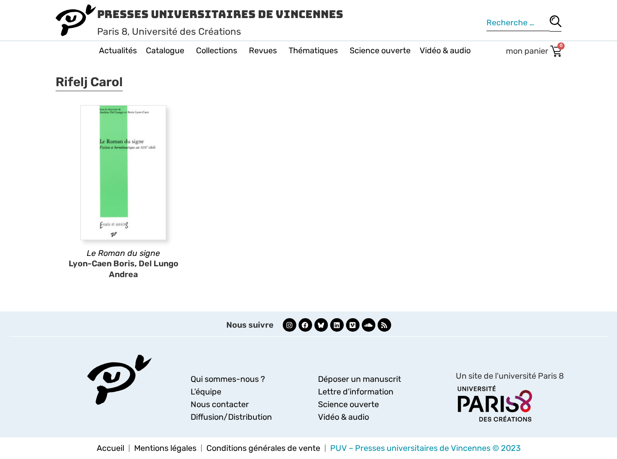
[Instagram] (289, 325)
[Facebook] (305, 325)
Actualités (118, 51)
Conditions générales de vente (263, 448)
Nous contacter (220, 404)
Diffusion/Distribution (231, 417)
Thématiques (313, 51)
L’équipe (206, 392)
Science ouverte (380, 51)
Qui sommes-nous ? (228, 379)
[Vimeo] (353, 325)
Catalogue (165, 51)
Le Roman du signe (123, 253)
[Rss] (384, 325)
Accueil (110, 448)
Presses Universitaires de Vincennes (220, 14)
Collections (216, 51)
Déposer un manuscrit (359, 379)
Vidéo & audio (445, 51)
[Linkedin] (337, 325)
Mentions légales (165, 448)
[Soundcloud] (368, 325)
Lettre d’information (355, 392)
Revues (263, 51)
